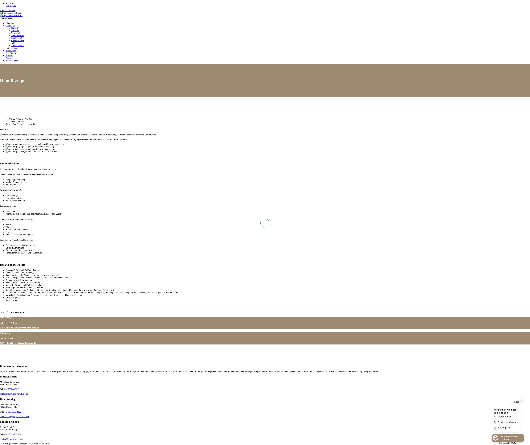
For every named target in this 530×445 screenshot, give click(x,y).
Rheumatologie (17, 40)
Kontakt (9, 55)
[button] (506, 416)
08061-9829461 (15, 434)
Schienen (15, 43)
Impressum (10, 3)
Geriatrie (15, 30)
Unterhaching (11, 48)
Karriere (9, 58)
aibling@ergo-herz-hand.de (12, 439)
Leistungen (10, 25)
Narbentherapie (17, 45)
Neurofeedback (17, 35)
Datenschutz (11, 6)
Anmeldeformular (7, 10)
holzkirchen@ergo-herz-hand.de (14, 394)
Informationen (12, 60)
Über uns (10, 23)
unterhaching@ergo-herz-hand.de (14, 416)
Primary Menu (6, 18)
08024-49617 (13, 389)
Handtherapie (17, 38)
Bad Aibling (11, 53)
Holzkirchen (11, 50)
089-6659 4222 (14, 412)
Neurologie (16, 33)
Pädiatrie (15, 28)
